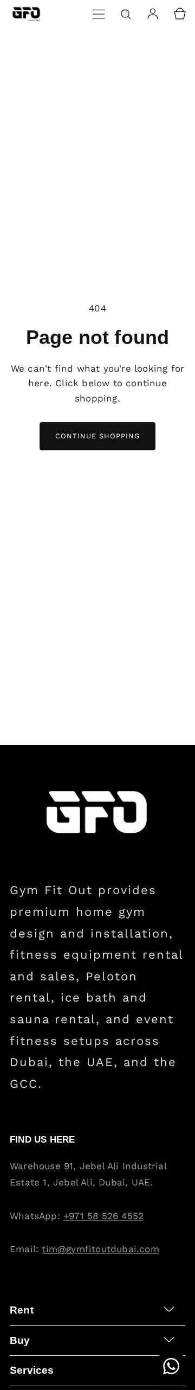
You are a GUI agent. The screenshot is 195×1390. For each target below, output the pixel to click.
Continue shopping (97, 436)
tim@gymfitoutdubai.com (100, 1249)
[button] (98, 14)
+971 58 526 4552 (103, 1215)
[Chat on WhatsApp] (171, 1366)
